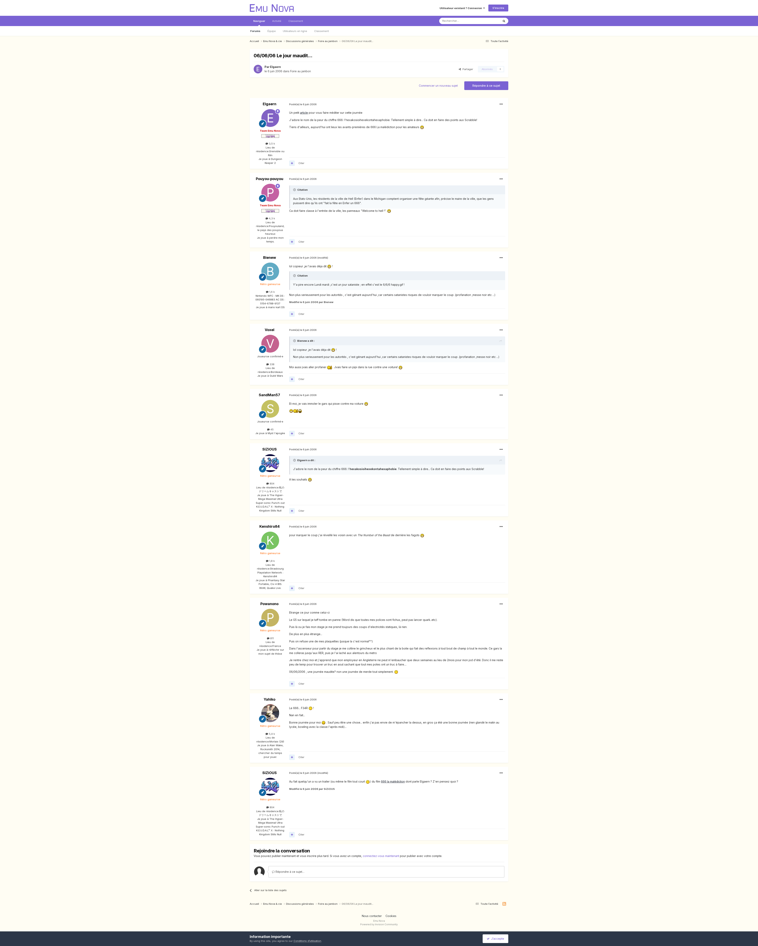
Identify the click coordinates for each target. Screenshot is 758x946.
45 (272, 429)
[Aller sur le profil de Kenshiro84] (270, 540)
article (304, 112)
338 (271, 364)
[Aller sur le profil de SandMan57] (270, 409)
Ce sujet (489, 20)
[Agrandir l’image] (422, 127)
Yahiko (269, 699)
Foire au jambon (300, 71)
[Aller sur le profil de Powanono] (270, 618)
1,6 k (271, 291)
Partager (467, 69)
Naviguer (259, 21)
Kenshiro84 (269, 526)
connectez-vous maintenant (381, 856)
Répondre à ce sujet (486, 85)
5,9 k (271, 733)
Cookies (391, 916)
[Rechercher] (504, 21)
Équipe (271, 31)
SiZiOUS (269, 449)
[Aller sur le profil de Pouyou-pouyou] (270, 193)
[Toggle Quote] (295, 189)
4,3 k (271, 218)
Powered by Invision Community (379, 924)
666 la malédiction (393, 781)
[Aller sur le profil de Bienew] (270, 271)
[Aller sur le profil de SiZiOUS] (270, 463)
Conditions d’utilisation (307, 940)
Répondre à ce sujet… (289, 871)
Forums (255, 31)
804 (271, 483)
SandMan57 (269, 395)
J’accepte (497, 938)
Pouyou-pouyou (269, 179)
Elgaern (275, 67)
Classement (321, 31)
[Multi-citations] (292, 163)
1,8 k (271, 560)
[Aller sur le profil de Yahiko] (270, 713)
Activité (276, 21)
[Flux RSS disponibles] (504, 904)
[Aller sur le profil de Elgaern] (258, 69)
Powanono (269, 604)
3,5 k (271, 143)
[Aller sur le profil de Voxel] (270, 344)
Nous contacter (372, 916)
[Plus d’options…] (501, 104)
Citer (301, 163)
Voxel (269, 330)
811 (271, 638)
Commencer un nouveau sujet (438, 85)
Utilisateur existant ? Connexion (461, 8)
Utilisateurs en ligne (295, 31)
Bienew (269, 257)
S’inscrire (498, 7)
